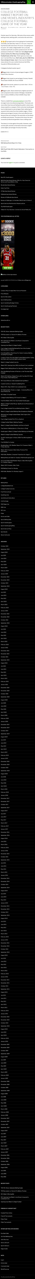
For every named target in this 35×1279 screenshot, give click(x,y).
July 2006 (3, 1170)
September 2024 (5, 549)
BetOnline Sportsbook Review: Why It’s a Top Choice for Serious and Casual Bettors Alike (15, 181)
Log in (2, 1260)
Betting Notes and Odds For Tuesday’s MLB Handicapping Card (17, 457)
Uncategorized (5, 8)
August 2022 (4, 626)
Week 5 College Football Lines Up (9, 362)
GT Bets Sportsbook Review (8, 191)
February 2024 (5, 570)
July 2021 (3, 666)
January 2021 (4, 684)
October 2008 (4, 1087)
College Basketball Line (7, 485)
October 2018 (4, 767)
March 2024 (4, 567)
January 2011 (4, 1013)
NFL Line (3, 510)
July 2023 (3, 592)
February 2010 (5, 1038)
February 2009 (5, 1075)
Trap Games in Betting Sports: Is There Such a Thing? (14, 428)
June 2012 (3, 961)
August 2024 (4, 552)
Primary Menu (33, 2)
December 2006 (5, 1155)
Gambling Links (5, 495)
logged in (11, 162)
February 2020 (5, 718)
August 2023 (4, 589)
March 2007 (4, 1146)
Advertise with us (5, 320)
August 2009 (4, 1056)
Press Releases (4, 293)
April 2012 (4, 967)
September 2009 (5, 1053)
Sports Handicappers (6, 522)
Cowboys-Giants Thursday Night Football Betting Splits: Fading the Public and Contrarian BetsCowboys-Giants (17, 358)
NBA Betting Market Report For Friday (11, 142)
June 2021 (3, 669)
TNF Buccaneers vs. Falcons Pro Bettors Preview (13, 334)
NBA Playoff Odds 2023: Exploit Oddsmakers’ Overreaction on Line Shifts (17, 149)
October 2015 (4, 856)
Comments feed (5, 1266)
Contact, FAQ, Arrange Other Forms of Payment (13, 290)
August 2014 (4, 890)
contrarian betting (18, 101)
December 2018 (5, 761)
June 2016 (3, 841)
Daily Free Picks (5, 188)
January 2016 (4, 850)
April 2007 (4, 1143)
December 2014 (5, 878)
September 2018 (5, 770)
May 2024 (3, 561)
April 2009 (4, 1069)
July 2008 (3, 1096)
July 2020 (3, 703)
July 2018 (3, 777)
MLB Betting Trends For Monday (9, 468)
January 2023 (4, 610)
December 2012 (5, 943)
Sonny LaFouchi (5, 1242)
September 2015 (5, 860)
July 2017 (3, 813)
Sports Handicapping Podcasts (9, 306)
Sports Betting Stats (6, 519)
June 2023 (3, 595)
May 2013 (3, 927)
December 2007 (5, 1118)
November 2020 (5, 690)
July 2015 (3, 863)
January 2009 (4, 1078)
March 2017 (4, 823)
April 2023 (4, 601)
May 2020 (3, 709)
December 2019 (5, 724)
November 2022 (5, 617)
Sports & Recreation (6, 296)
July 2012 (3, 958)
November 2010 (5, 1020)
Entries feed (4, 1263)
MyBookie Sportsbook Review (9, 194)
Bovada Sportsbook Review (8, 185)
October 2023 (4, 583)
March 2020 (4, 715)
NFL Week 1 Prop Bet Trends (8, 394)
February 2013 (5, 936)
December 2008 (5, 1081)
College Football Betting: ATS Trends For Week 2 (13, 397)
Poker (2, 513)
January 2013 (4, 940)
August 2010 (4, 1029)
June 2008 (3, 1099)
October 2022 (4, 620)
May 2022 (3, 635)
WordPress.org (5, 1269)
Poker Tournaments (6, 1222)
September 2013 (5, 915)
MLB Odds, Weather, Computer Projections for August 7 (15, 454)
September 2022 (5, 623)
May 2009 (3, 1066)
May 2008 (3, 1103)
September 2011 (5, 989)
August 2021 (4, 663)
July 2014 (3, 893)
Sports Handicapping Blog (8, 525)
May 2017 (3, 820)
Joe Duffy (23, 27)
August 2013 (4, 918)
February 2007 (5, 1149)
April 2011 (4, 1004)
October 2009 (4, 1050)
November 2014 (5, 881)
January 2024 (4, 573)
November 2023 (5, 580)
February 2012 (5, 973)
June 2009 (3, 1063)
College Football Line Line (7, 488)
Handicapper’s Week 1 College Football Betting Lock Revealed (17, 431)
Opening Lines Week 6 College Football (11, 345)
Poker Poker (4, 1219)
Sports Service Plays (6, 528)
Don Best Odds (5, 1233)
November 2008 (5, 1084)
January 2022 (4, 647)
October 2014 (4, 884)
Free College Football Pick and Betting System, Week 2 (15, 408)
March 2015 (4, 872)
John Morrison (5, 1239)
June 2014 (3, 896)
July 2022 (3, 629)
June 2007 (3, 1136)
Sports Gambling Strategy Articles (10, 303)
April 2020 (4, 712)
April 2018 (4, 786)
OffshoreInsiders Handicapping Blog (13, 2)
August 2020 (4, 700)
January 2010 (4, 1041)
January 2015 (4, 875)
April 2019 (4, 749)
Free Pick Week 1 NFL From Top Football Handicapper (15, 400)
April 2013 (4, 930)
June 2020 (3, 706)
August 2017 (4, 810)
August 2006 (4, 1167)
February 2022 (5, 644)
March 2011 (4, 1007)
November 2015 (5, 853)
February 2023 (5, 607)
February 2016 (5, 847)
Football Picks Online (6, 1213)
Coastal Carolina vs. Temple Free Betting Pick (13, 383)
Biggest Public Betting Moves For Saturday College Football (16, 368)
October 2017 (4, 804)
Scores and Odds (5, 516)
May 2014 (3, 900)
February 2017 (5, 826)
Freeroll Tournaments (6, 1216)
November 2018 (5, 764)
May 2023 (3, 598)
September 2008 (5, 1090)
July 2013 (3, 921)
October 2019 (4, 730)
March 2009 (4, 1072)
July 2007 (3, 1133)
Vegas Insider (4, 1248)
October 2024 (4, 546)
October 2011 (4, 986)
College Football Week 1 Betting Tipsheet (12, 422)
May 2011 (3, 1001)
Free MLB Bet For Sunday (7, 442)
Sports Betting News (6, 300)
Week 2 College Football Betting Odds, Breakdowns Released (17, 411)
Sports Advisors (5, 1245)
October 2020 (4, 693)
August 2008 (4, 1093)
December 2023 (5, 577)
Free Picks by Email (6, 492)
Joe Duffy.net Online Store (8, 498)
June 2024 (3, 558)
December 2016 (5, 832)
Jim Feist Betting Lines (7, 1236)
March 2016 (4, 844)
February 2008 (5, 1112)
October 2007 (4, 1124)
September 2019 (5, 733)
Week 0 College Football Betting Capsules (12, 434)
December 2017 (5, 798)
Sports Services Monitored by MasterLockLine (13, 203)
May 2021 (3, 672)
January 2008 (4, 1115)
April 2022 (4, 638)
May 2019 (3, 746)
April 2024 (4, 564)
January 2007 (4, 1152)
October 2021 (4, 657)
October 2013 (4, 912)
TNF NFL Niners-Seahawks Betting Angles (12, 331)
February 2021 (5, 681)
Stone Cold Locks (5, 535)
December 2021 (5, 650)
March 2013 (4, 933)
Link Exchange (4, 501)
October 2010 (4, 1023)
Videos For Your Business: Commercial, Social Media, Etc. (16, 209)
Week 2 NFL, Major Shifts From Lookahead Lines (13, 387)
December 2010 (5, 1016)
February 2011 (5, 1010)
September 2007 (5, 1127)
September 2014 (5, 887)
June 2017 (3, 816)
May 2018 (3, 783)
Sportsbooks (4, 532)
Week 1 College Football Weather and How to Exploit (15, 425)
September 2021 (5, 660)
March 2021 (4, 678)
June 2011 (3, 998)
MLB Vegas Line (5, 504)
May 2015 (3, 869)
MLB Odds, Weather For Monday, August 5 (12, 471)
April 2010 (4, 1035)
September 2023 (5, 586)
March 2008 (4, 1109)
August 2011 (4, 992)
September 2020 (5, 697)
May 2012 (3, 964)
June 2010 (3, 1032)
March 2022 (4, 641)
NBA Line (3, 507)
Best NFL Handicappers (7, 177)
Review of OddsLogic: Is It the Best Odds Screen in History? (16, 200)
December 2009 (5, 1044)
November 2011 (5, 983)
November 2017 (5, 801)
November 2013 (5, 909)
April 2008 (4, 1106)
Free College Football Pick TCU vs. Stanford (12, 419)
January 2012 (4, 976)
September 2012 (5, 952)
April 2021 (4, 675)
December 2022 (5, 613)
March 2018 (4, 789)
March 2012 (4, 970)
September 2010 (5, 1026)
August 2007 (4, 1130)
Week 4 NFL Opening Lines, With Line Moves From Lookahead (17, 365)
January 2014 (4, 903)
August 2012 (4, 955)
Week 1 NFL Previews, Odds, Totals (10, 465)
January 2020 (4, 721)
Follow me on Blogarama (24, 280)
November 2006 (5, 1158)
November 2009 (5, 1047)
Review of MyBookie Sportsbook (9, 197)
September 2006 (5, 1164)
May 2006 (3, 1176)
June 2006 (3, 1173)
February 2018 (5, 792)
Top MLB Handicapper (7, 206)
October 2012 (4, 949)
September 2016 (5, 835)
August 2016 (4, 838)
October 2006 (4, 1161)
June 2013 (3, 924)
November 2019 (5, 727)
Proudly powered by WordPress (8, 1277)
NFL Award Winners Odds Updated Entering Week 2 (14, 380)
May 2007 (3, 1139)
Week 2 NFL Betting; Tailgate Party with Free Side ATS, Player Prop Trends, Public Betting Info (17, 376)
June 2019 (3, 743)
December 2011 (5, 980)
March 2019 (4, 752)
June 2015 (3, 866)
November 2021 (5, 653)
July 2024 (3, 555)
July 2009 (3, 1060)
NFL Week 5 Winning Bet (7, 337)
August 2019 (4, 737)
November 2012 (5, 946)
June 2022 (3, 632)
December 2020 (5, 687)
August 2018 (4, 773)
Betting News (4, 482)
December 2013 (5, 906)
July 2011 (3, 995)
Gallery (5, 27)
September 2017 (5, 807)
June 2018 (3, 780)
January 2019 (4, 758)
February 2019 (5, 755)
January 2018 (4, 795)
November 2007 (5, 1121)
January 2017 (4, 829)
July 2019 (3, 740)
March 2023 (4, 604)
